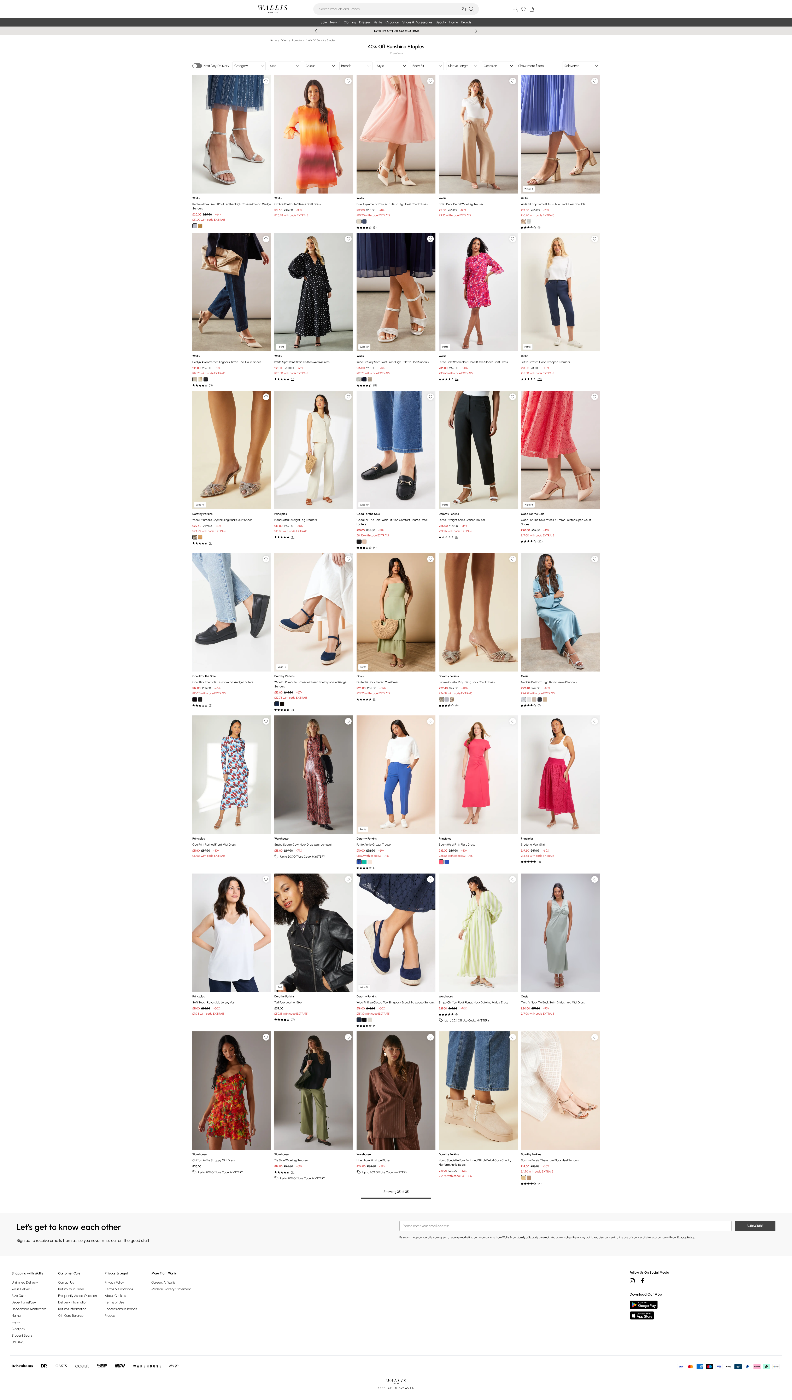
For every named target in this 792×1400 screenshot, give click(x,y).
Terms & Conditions (119, 1289)
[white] (529, 699)
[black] (205, 379)
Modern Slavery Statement (171, 1289)
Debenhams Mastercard (29, 1309)
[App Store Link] (644, 1310)
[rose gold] (200, 537)
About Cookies (115, 1296)
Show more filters (531, 66)
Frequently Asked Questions (78, 1296)
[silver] (195, 226)
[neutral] (370, 1020)
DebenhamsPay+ (24, 1302)
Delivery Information (72, 1302)
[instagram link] (632, 1280)
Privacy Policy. (686, 1237)
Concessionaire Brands (121, 1309)
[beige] (529, 1177)
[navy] (364, 221)
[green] (364, 862)
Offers (284, 40)
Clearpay (18, 1329)
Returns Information (72, 1309)
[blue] (446, 862)
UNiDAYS (18, 1342)
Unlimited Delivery (25, 1282)
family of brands (527, 1237)
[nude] (441, 699)
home (273, 40)
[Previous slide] (315, 31)
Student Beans (22, 1335)
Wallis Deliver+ (22, 1289)
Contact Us (66, 1282)
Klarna (16, 1316)
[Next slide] (476, 31)
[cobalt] (359, 862)
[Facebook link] (642, 1280)
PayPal (16, 1322)
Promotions (298, 40)
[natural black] (200, 699)
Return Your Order (71, 1289)
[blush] (364, 541)
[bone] (359, 221)
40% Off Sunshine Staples (321, 40)
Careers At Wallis (163, 1282)
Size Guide (19, 1296)
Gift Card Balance (70, 1316)
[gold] (200, 226)
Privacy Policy (114, 1282)
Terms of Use (114, 1302)
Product (110, 1316)
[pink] (441, 862)
